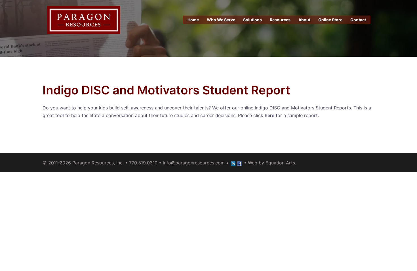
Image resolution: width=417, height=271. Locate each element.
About (304, 19)
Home (193, 19)
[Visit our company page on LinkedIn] (233, 163)
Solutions (252, 19)
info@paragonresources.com (194, 163)
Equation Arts (280, 163)
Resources (280, 19)
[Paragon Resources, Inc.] (83, 19)
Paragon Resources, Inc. (98, 163)
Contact (358, 19)
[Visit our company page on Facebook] (239, 163)
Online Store (330, 19)
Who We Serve (221, 19)
